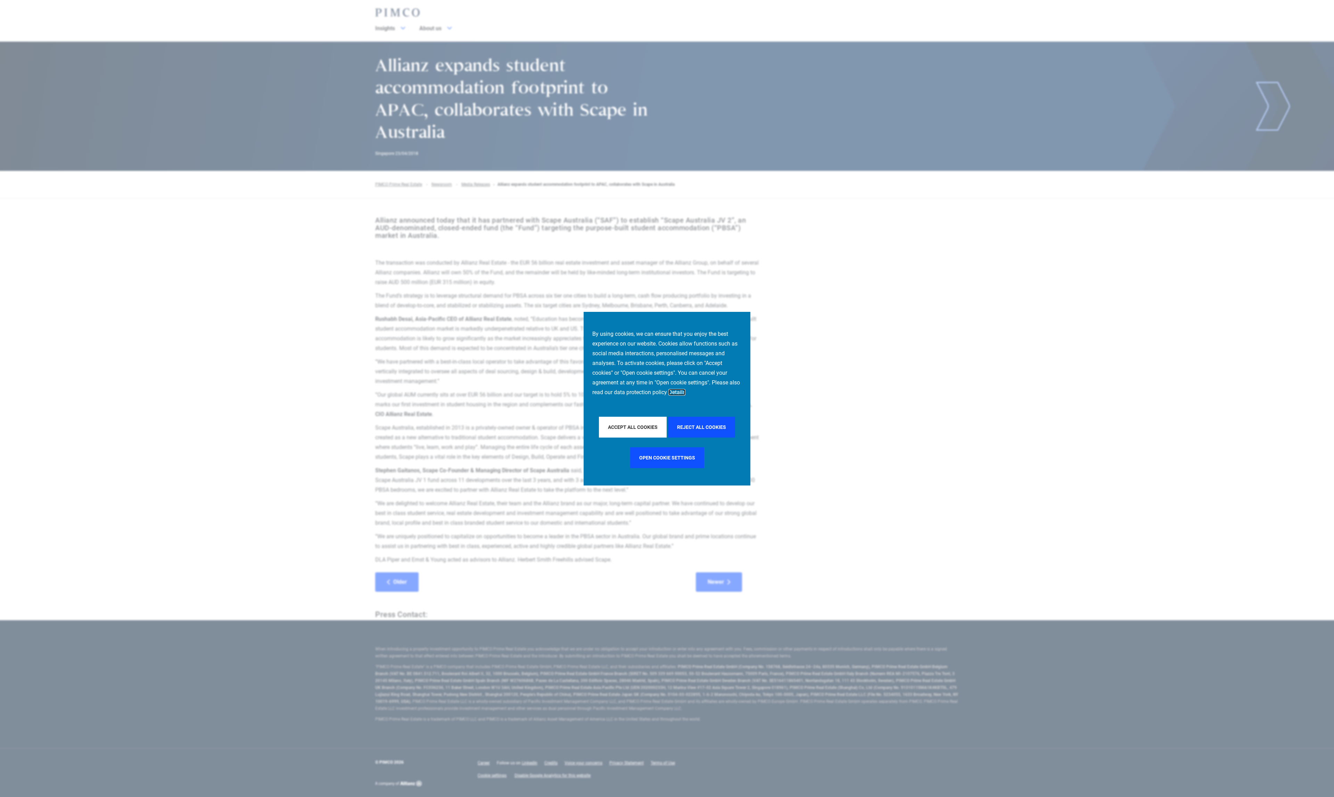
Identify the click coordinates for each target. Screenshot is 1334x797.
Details (676, 392)
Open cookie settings (667, 457)
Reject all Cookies (701, 427)
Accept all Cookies (633, 427)
